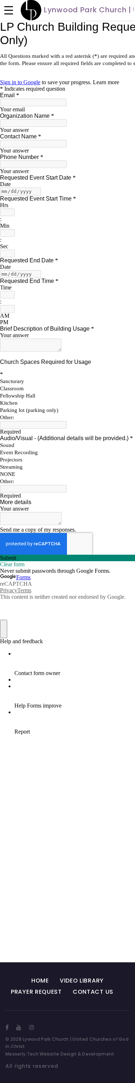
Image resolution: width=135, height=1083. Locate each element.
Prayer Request (36, 992)
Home (40, 980)
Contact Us (93, 992)
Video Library (82, 980)
